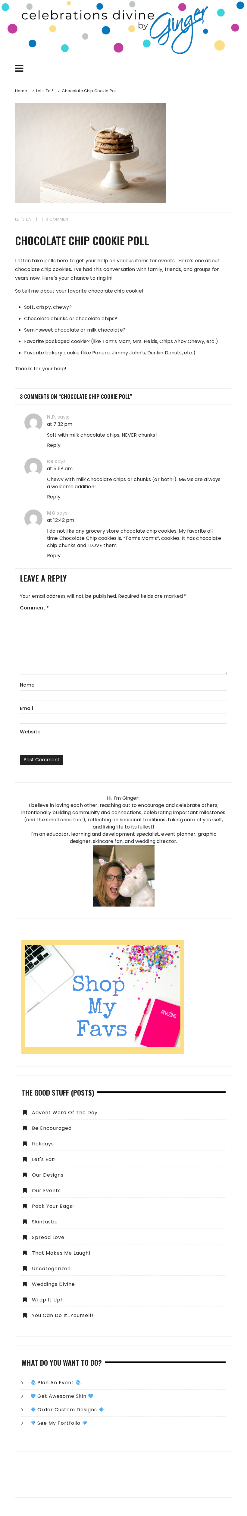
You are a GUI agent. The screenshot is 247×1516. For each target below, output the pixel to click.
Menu (123, 68)
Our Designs (48, 1175)
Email (26, 708)
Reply (54, 445)
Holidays (43, 1143)
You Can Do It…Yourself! (63, 1315)
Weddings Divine (53, 1284)
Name (27, 684)
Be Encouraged (52, 1128)
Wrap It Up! (47, 1299)
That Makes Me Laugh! (61, 1253)
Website (30, 731)
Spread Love (48, 1237)
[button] (123, 1474)
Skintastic (45, 1221)
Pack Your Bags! (53, 1206)
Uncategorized (51, 1268)
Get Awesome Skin (62, 1396)
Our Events (46, 1190)
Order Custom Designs (67, 1409)
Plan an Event (55, 1382)
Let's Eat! (25, 219)
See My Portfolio (59, 1423)
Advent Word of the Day (65, 1112)
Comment (34, 607)
